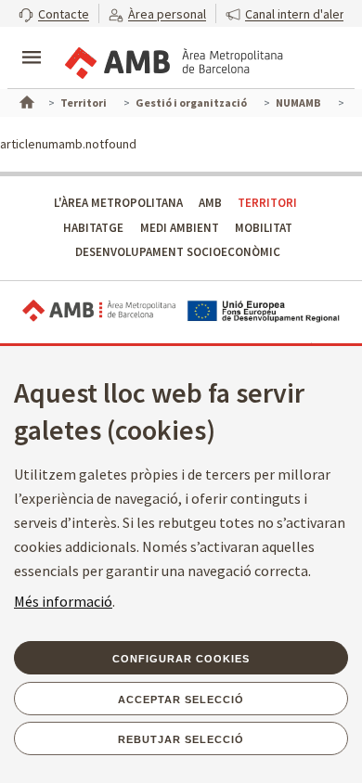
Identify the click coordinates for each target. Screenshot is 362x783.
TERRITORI (267, 203)
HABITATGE (93, 228)
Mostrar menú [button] (32, 42)
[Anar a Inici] (25, 100)
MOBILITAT (263, 228)
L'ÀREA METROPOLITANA (118, 203)
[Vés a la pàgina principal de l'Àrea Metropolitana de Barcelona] (172, 59)
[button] (54, 13)
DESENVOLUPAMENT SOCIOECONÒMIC (177, 252)
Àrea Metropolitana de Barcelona (98, 311)
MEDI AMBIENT (179, 228)
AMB (210, 203)
